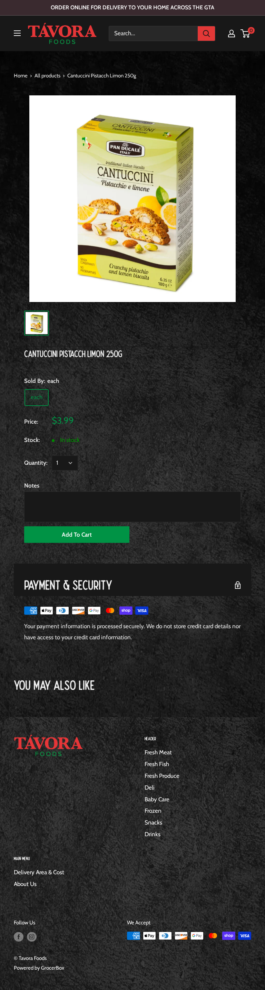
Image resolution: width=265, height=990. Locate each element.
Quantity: (36, 462)
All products (47, 76)
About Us (25, 883)
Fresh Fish (157, 764)
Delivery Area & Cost (39, 872)
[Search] (206, 33)
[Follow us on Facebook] (18, 937)
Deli (150, 787)
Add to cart (77, 534)
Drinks (152, 834)
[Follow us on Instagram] (32, 937)
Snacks (153, 822)
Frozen (153, 810)
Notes (31, 485)
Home (21, 76)
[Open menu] (17, 33)
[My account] (231, 33)
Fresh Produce (162, 775)
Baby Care (157, 799)
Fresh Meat (158, 752)
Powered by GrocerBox (39, 968)
